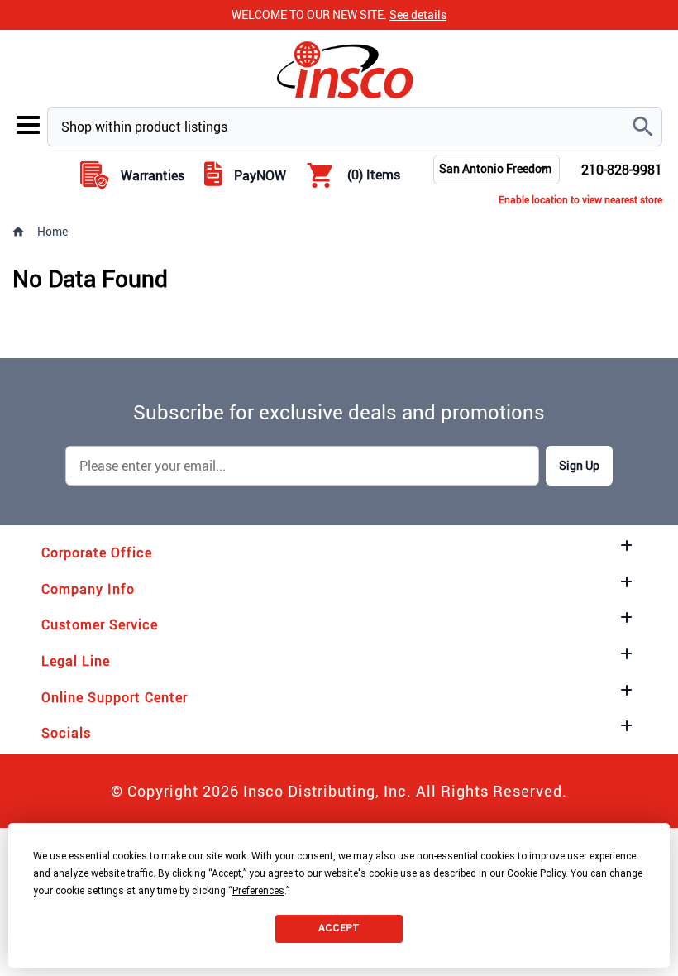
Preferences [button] (258, 891)
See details (417, 14)
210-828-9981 (621, 169)
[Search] (642, 126)
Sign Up (579, 465)
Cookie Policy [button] (536, 873)
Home (52, 231)
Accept (339, 928)
